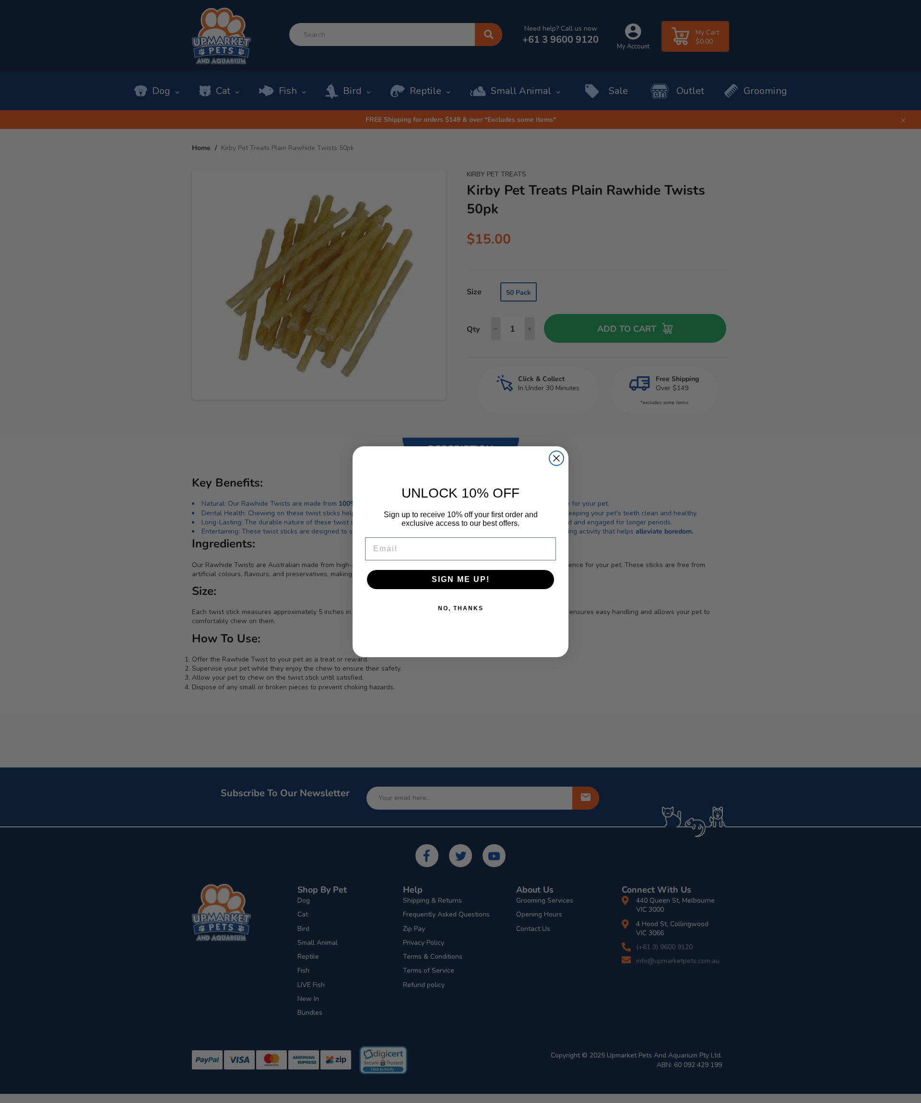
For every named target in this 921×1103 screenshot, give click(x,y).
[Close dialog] (556, 458)
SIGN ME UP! (461, 579)
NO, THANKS (461, 608)
